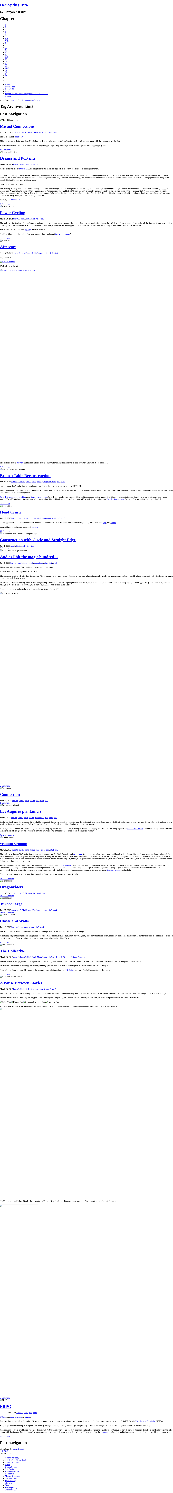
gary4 (13, 910)
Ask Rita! (4, 1451)
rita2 (50, 132)
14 (6, 75)
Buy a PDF (9, 89)
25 (6, 77)
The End (8, 1483)
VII (6, 38)
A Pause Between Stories (21, 983)
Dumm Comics (11, 1467)
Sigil (104, 522)
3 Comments (5, 974)
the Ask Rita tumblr (135, 828)
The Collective (12, 951)
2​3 (6, 70)
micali (41, 253)
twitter (14, 100)
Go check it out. (14, 200)
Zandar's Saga (10, 1490)
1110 (7, 68)
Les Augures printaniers (21, 811)
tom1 (60, 957)
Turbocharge (11, 904)
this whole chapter (62, 234)
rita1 (45, 132)
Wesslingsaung (11, 1487)
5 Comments (5, 548)
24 (6, 73)
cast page (104, 1432)
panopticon (46, 482)
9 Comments (5, 503)
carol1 (23, 132)
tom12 (48, 989)
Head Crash (10, 512)
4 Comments (5, 238)
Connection (10, 794)
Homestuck (9, 1474)
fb (22, 100)
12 (6, 54)
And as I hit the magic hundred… (29, 556)
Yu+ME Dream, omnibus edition (13, 497)
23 (6, 48)
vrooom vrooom (13, 843)
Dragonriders (11, 887)
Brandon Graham (114, 870)
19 (6, 52)
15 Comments (5, 150)
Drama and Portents (17, 158)
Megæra (28, 893)
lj (19, 100)
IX (6, 43)
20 (6, 66)
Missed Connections (17, 126)
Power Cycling (12, 212)
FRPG (5, 1406)
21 (6, 61)
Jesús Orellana (16, 1417)
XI (6, 50)
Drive (7, 1465)
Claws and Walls (14, 921)
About (7, 84)
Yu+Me (110, 499)
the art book (78, 854)
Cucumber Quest (12, 1462)
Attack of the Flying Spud (15, 1460)
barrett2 (17, 132)
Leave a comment (7, 835)
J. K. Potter (69, 970)
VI (6, 36)
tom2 (54, 989)
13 (6, 64)
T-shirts (8, 96)
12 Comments (5, 531)
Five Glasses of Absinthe (145, 1421)
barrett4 (16, 893)
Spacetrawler (119, 499)
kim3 (41, 132)
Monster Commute (12, 1476)
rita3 (55, 132)
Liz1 (34, 957)
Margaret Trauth (18, 1449)
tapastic (38, 100)
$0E (6, 57)
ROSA (2, 1417)
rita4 (43, 893)
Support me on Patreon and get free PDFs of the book (26, 94)
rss (32, 100)
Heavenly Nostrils (12, 1471)
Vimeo (27, 1417)
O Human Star (11, 1478)
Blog (7, 91)
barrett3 (24, 253)
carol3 (35, 132)
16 (6, 59)
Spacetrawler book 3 (39, 497)
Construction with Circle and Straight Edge (38, 539)
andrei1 (16, 957)
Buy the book (10, 87)
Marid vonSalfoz (28, 910)
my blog (28, 230)
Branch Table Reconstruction (25, 475)
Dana (113, 522)
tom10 (42, 989)
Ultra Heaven (65, 865)
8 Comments (5, 467)
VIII (6, 41)
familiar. (35, 527)
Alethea (20, 463)
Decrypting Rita (14, 5)
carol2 (29, 132)
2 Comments (5, 204)
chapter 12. (23, 169)
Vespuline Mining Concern (74, 957)
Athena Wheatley (12, 1458)
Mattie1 (40, 957)
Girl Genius (9, 1469)
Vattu (7, 1485)
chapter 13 (18, 137)
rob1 (55, 957)
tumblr (27, 100)
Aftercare (8, 246)
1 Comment (4, 803)
